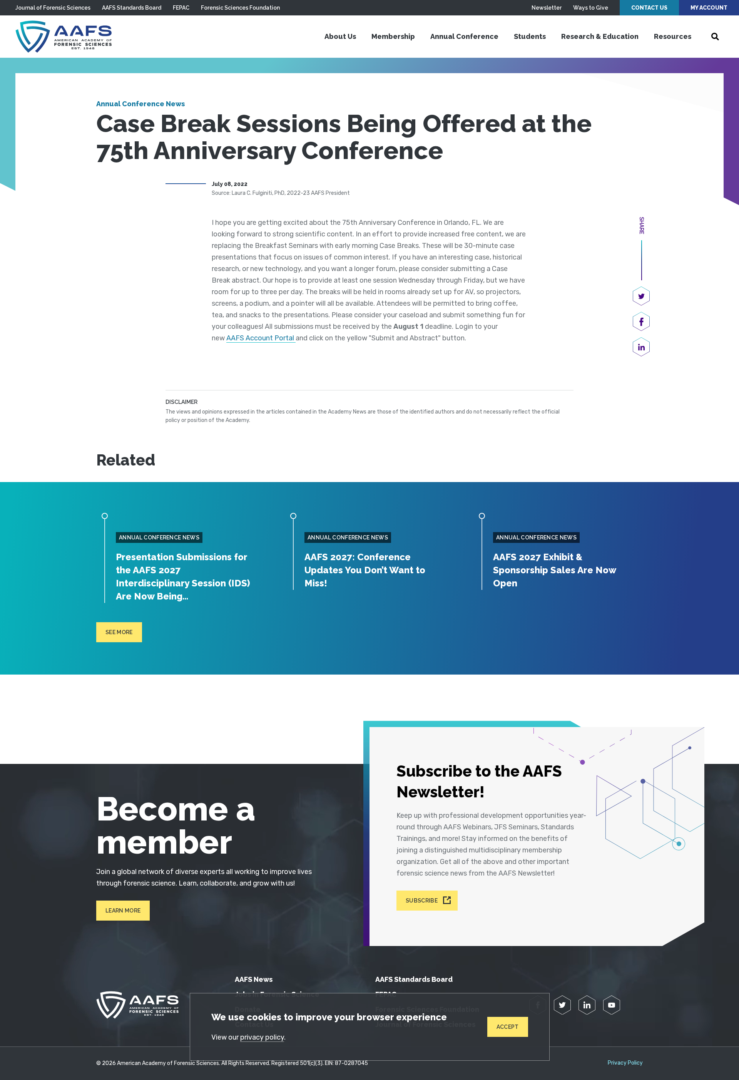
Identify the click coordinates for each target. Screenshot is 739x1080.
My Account (709, 8)
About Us (340, 36)
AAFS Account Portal (261, 338)
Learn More (122, 911)
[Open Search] (715, 36)
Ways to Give (590, 8)
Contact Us (649, 8)
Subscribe (422, 900)
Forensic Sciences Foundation (240, 8)
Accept (508, 1027)
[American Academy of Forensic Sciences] (63, 36)
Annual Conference (464, 36)
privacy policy (262, 1037)
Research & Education (600, 36)
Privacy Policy (625, 1063)
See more (119, 632)
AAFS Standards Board (131, 8)
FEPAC (181, 8)
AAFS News (254, 979)
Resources (672, 36)
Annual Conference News (140, 104)
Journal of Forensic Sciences (52, 8)
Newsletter (547, 8)
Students (530, 36)
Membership (393, 36)
